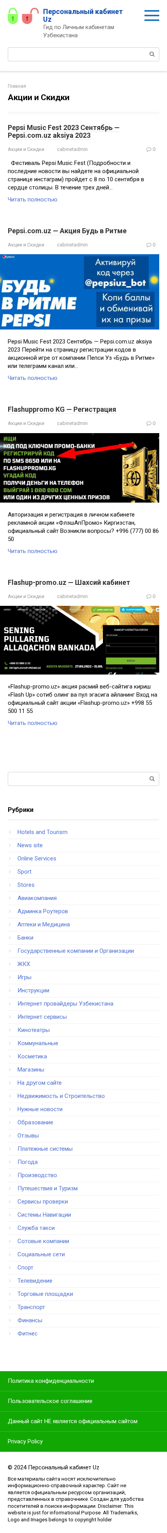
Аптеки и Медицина (43, 924)
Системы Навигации (44, 1214)
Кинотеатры (33, 1030)
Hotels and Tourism (42, 832)
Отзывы (28, 1135)
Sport (24, 871)
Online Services (36, 858)
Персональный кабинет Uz (83, 15)
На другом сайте (39, 1082)
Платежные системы (45, 1148)
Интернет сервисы (42, 1016)
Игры (24, 977)
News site (30, 845)
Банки (25, 937)
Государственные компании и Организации (75, 950)
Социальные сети (41, 1254)
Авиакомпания (37, 898)
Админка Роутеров (42, 911)
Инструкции (33, 990)
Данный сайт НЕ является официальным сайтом (72, 1421)
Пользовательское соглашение (50, 1401)
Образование (35, 1122)
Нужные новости (40, 1109)
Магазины (30, 1069)
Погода (27, 1161)
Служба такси (36, 1227)
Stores (26, 884)
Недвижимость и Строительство (61, 1096)
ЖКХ (23, 964)
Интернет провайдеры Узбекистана (65, 1003)
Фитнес (27, 1333)
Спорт (25, 1267)
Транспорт (31, 1307)
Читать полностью (32, 199)
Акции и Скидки (26, 149)
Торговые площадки (45, 1293)
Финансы (29, 1320)
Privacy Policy (25, 1441)
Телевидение (34, 1280)
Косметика (32, 1056)
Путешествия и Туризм (47, 1188)
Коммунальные (37, 1043)
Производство (37, 1175)
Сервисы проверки (42, 1201)
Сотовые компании (43, 1241)
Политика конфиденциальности (51, 1380)
